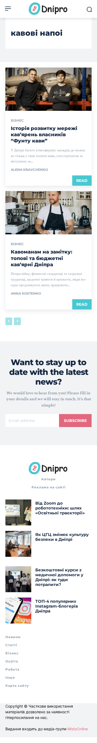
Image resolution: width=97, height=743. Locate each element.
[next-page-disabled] (17, 321)
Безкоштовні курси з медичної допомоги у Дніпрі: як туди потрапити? (59, 577)
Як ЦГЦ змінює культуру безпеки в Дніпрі (62, 537)
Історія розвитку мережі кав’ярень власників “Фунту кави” (44, 134)
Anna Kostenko (26, 293)
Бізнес (17, 120)
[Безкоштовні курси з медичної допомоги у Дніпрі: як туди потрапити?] (18, 579)
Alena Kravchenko (29, 170)
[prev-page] (8, 321)
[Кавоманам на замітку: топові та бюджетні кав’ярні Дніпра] (48, 212)
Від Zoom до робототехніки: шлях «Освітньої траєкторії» (60, 508)
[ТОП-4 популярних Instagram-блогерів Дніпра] (18, 611)
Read (82, 180)
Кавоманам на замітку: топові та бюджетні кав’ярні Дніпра (41, 258)
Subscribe (75, 420)
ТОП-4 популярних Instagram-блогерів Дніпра (56, 606)
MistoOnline (77, 729)
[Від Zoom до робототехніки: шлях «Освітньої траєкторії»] (18, 512)
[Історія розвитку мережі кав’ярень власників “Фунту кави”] (48, 89)
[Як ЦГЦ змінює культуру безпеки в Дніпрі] (18, 544)
